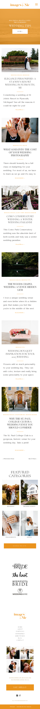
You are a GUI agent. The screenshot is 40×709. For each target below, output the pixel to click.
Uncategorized (20, 414)
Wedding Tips (17, 145)
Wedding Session (30, 212)
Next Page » (33, 459)
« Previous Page (8, 459)
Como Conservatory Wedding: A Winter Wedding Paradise (20, 219)
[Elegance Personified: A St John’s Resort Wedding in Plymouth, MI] (20, 60)
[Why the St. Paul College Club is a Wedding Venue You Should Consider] (20, 399)
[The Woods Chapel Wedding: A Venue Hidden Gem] (20, 264)
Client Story (20, 212)
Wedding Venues (16, 75)
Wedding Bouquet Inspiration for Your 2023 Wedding (20, 353)
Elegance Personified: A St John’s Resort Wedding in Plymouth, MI (20, 83)
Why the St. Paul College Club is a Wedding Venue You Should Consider (20, 423)
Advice (25, 145)
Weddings (26, 75)
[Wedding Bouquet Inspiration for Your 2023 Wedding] (20, 332)
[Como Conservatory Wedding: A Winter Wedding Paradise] (20, 198)
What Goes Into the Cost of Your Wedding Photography (20, 152)
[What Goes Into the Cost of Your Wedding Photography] (20, 130)
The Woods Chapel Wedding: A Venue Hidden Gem (20, 286)
